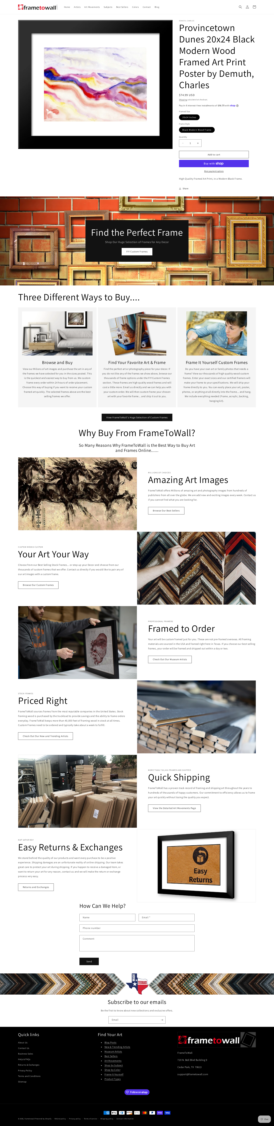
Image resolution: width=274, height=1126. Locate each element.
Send (89, 961)
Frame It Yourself (114, 1074)
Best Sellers (111, 1056)
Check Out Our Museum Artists (170, 659)
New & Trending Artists (117, 1047)
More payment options (214, 171)
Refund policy (60, 1119)
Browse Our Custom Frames (38, 584)
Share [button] (186, 188)
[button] (240, 6)
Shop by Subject (113, 1065)
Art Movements (113, 1060)
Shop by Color (112, 1069)
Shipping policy (107, 1119)
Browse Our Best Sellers (166, 510)
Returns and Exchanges (36, 887)
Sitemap (22, 1081)
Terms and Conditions (29, 1076)
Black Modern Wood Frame (196, 129)
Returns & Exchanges (28, 1064)
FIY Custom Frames (137, 251)
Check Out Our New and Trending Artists (45, 736)
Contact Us (23, 1048)
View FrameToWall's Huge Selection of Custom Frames (137, 417)
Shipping (183, 99)
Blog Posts (110, 1042)
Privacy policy (75, 1119)
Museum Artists (113, 1051)
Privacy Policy (25, 1070)
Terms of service (90, 1119)
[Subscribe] (161, 1020)
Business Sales (25, 1053)
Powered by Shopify (43, 1119)
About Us (23, 1042)
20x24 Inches (189, 117)
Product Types (112, 1079)
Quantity (183, 137)
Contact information (125, 1119)
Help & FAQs (24, 1059)
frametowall (30, 1119)
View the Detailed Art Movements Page (174, 808)
